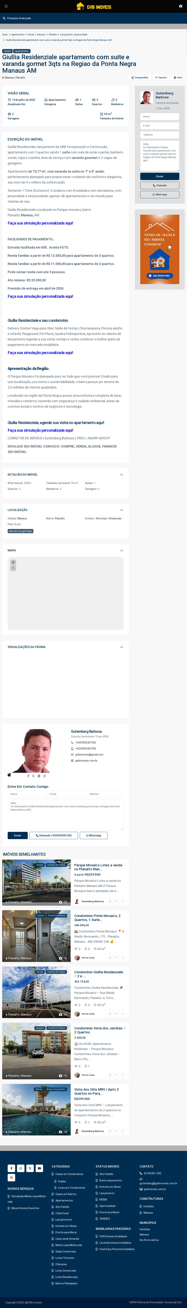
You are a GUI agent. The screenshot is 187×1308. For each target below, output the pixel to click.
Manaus (41, 34)
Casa (4, 34)
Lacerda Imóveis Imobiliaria (115, 1242)
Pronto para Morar (66, 1232)
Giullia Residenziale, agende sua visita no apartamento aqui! (56, 422)
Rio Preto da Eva (149, 1240)
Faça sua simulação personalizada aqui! (40, 223)
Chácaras (61, 1264)
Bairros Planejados (66, 1283)
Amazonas (115, 518)
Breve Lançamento (111, 1180)
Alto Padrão (62, 1206)
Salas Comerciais (66, 1251)
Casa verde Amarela (67, 1238)
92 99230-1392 (152, 1173)
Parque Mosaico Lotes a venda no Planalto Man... (98, 867)
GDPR (132, 1302)
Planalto (53, 34)
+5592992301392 (85, 742)
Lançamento (66, 34)
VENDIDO (105, 1218)
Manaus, (27, 215)
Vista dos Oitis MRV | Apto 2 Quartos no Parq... (96, 1091)
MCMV (103, 1199)
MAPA (12, 550)
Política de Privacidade (150, 1302)
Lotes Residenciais (67, 1277)
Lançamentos (64, 1219)
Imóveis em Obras (66, 1226)
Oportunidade (80, 34)
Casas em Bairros (66, 1194)
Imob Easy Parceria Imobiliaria (117, 1249)
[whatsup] (20, 1168)
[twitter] (30, 1168)
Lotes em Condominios (71, 1187)
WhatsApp (94, 835)
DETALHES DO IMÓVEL (23, 474)
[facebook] (11, 1168)
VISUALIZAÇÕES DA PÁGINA (26, 647)
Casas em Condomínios (69, 1174)
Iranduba (149, 1206)
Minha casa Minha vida (69, 1245)
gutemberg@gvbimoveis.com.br (158, 1183)
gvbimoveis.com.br (86, 760)
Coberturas (62, 1213)
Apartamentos (64, 1200)
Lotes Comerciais (66, 1270)
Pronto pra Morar (109, 1212)
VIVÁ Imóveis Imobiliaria (113, 1236)
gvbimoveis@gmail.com (89, 754)
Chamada (55, 835)
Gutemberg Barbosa (86, 731)
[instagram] (11, 1177)
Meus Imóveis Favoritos (25, 1208)
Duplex (62, 1181)
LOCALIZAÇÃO (17, 510)
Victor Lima (88, 957)
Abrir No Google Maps (20, 531)
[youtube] (39, 1168)
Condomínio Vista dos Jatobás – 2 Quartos (99, 1030)
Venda (31, 34)
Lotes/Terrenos (65, 1257)
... (118, 891)
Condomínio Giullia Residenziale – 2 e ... (98, 974)
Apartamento (17, 34)
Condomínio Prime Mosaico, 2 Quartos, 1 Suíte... (97, 918)
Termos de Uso (173, 1302)
